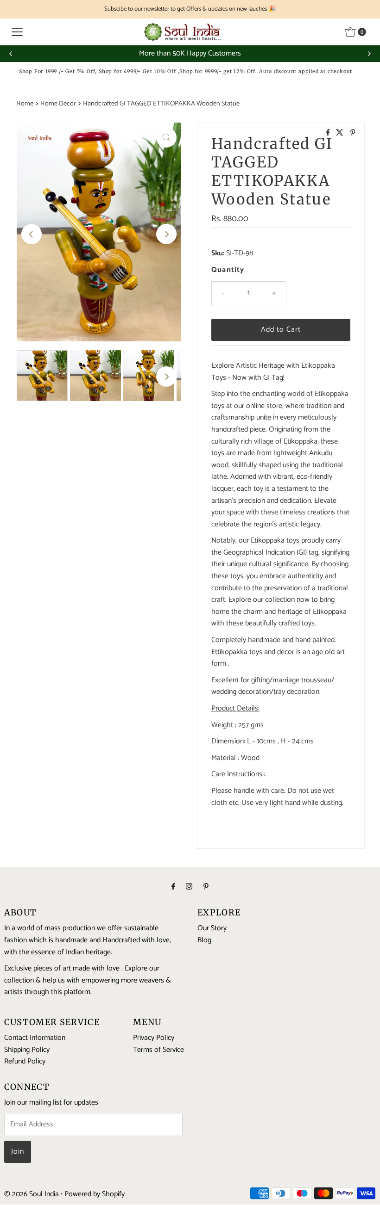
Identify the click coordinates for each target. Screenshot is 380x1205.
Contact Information (34, 1038)
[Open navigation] (17, 32)
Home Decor (58, 103)
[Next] (369, 53)
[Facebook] (173, 887)
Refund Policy (24, 1061)
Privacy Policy (153, 1038)
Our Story (212, 928)
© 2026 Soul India (31, 1194)
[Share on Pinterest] (352, 133)
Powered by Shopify (94, 1194)
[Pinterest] (206, 887)
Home (24, 103)
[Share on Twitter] (340, 133)
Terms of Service (158, 1050)
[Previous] (11, 53)
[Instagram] (189, 887)
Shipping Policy (27, 1050)
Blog (204, 940)
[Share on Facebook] (329, 133)
